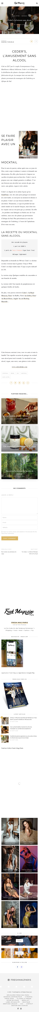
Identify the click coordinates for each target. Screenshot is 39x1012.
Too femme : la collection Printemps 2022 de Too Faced (30, 553)
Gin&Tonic (5, 195)
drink (12, 373)
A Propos (28, 996)
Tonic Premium (17, 250)
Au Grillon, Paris (30, 295)
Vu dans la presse (24, 998)
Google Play (30, 673)
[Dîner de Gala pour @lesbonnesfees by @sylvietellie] (1, 986)
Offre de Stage (13, 1000)
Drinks (24, 16)
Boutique (26, 1002)
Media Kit (25, 1000)
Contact (29, 1003)
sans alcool (6, 377)
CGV (21, 1003)
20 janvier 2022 (19, 24)
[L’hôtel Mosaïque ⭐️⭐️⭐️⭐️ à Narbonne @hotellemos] (8, 986)
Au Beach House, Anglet (9, 298)
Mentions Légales (10, 1003)
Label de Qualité (13, 1002)
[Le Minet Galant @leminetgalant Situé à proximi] (24, 986)
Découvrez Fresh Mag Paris (18, 995)
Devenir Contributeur (13, 996)
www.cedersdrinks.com (19, 367)
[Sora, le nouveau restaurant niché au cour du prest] (32, 986)
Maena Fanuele (7, 42)
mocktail (24, 373)
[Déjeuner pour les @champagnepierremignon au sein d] (16, 986)
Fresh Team (9, 998)
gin (18, 373)
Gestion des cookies (19, 1005)
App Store (21, 673)
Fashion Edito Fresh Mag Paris (12, 748)
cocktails (5, 373)
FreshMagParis (21, 980)
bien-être (16, 16)
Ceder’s (24, 292)
